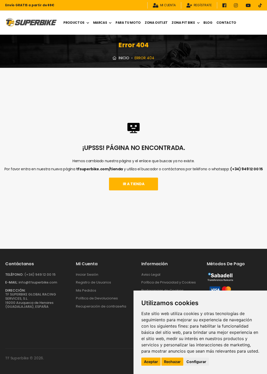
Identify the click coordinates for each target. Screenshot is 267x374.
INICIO (123, 58)
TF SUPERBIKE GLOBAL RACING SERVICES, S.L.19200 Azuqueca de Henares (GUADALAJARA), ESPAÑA (30, 300)
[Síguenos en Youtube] (249, 5)
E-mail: (11, 282)
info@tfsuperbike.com (38, 282)
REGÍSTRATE (203, 5)
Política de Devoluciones (97, 298)
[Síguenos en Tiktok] (260, 5)
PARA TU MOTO (128, 22)
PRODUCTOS (73, 22)
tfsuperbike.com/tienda (99, 169)
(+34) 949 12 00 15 (246, 169)
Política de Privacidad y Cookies (168, 282)
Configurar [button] (196, 361)
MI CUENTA (168, 5)
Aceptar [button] (151, 361)
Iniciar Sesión (87, 274)
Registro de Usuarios (93, 282)
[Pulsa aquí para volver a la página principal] (31, 22)
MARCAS (100, 22)
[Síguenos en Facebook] (225, 5)
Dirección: (15, 290)
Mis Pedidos (86, 290)
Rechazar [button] (172, 361)
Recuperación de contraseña (101, 306)
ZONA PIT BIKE (183, 22)
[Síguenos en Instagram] (237, 5)
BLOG (208, 22)
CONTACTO (226, 22)
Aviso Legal (150, 274)
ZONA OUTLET (156, 22)
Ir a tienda (133, 183)
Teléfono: (14, 274)
